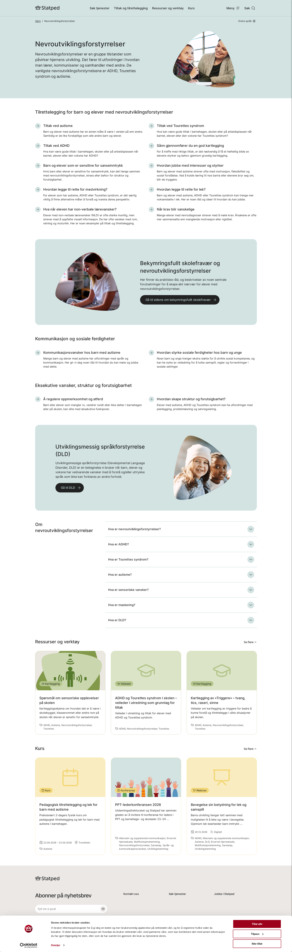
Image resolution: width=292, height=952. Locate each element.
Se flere (248, 642)
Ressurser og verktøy (168, 8)
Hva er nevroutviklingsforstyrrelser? (134, 529)
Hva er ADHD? (118, 544)
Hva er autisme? (120, 574)
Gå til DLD (68, 487)
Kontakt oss (131, 894)
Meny (230, 8)
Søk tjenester (100, 8)
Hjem (38, 21)
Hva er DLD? (117, 620)
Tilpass (255, 933)
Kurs (191, 8)
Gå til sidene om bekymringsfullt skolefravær (178, 299)
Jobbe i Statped (224, 894)
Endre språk (245, 21)
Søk (247, 8)
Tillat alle (257, 924)
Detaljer (55, 945)
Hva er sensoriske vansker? (128, 590)
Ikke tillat (257, 943)
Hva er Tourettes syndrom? (128, 559)
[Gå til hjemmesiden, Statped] (47, 8)
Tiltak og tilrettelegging (131, 8)
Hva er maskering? (121, 605)
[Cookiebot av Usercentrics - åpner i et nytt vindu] (28, 945)
